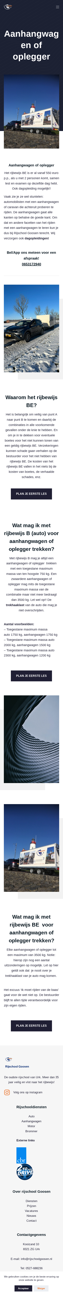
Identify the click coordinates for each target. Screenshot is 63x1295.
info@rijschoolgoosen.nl (36, 1259)
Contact (31, 1220)
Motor (31, 1126)
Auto (31, 1116)
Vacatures (31, 1211)
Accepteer (23, 1288)
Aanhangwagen (31, 1121)
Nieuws (31, 1215)
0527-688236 (34, 1268)
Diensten (31, 1201)
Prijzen (31, 1206)
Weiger (41, 1288)
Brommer (31, 1131)
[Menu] (57, 7)
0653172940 (31, 264)
